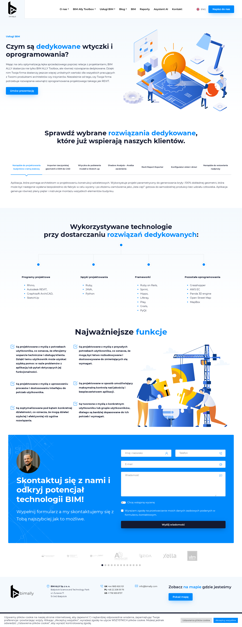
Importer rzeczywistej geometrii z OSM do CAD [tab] (58, 167)
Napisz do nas (221, 9)
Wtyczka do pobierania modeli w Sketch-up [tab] (89, 167)
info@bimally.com (148, 586)
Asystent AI (161, 9)
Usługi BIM (106, 9)
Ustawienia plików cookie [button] (196, 620)
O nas (63, 9)
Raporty (145, 9)
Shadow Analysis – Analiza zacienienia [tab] (121, 167)
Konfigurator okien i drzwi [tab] (184, 167)
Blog (122, 9)
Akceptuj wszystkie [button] (225, 620)
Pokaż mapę (180, 596)
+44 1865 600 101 (116, 586)
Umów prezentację (22, 90)
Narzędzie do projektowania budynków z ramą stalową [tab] (26, 167)
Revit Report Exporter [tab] (152, 167)
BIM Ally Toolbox (83, 9)
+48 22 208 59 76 (116, 589)
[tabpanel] (121, 187)
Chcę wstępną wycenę (141, 502)
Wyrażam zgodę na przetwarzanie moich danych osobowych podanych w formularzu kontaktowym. (170, 512)
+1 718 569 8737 (115, 593)
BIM (133, 9)
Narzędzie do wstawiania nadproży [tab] (215, 167)
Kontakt (177, 9)
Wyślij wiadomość (173, 524)
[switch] (123, 502)
